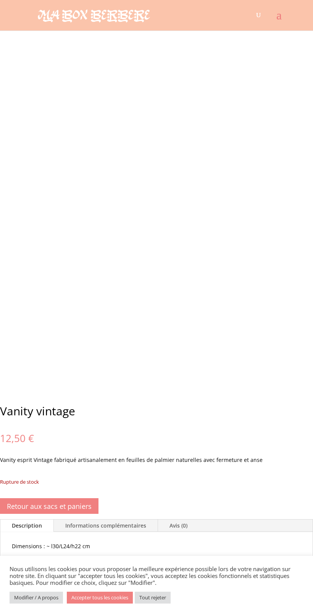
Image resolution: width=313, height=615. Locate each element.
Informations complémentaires (105, 525)
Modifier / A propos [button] (36, 597)
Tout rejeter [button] (152, 597)
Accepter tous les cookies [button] (99, 597)
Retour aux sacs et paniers (49, 506)
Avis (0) (178, 525)
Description (27, 525)
